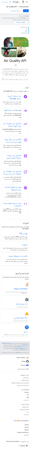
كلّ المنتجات (26, 435)
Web (27, 397)
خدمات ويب (26, 400)
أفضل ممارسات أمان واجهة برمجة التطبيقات (20, 382)
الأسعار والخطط (25, 407)
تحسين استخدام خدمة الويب (23, 385)
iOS (28, 395)
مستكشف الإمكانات (25, 380)
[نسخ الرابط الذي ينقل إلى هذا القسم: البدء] (22, 88)
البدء (26, 10)
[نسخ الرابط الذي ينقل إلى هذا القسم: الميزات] (20, 223)
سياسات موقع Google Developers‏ (21, 348)
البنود (28, 441)
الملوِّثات (24, 245)
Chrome (27, 427)
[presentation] (15, 87)
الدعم (25, 332)
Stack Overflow (20, 289)
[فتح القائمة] (26, 2)
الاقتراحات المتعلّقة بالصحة (17, 256)
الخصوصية (23, 441)
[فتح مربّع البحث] (10, 2)
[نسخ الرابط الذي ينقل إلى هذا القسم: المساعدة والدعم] (13, 273)
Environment (24, 7)
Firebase (26, 430)
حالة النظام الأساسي (20, 318)
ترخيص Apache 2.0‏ (21, 346)
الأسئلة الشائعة (26, 377)
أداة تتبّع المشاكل (21, 304)
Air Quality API (11, 7)
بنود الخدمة (26, 414)
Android (27, 392)
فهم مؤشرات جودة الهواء (12, 110)
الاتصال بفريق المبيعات (15, 10)
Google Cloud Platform (23, 432)
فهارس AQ (23, 233)
